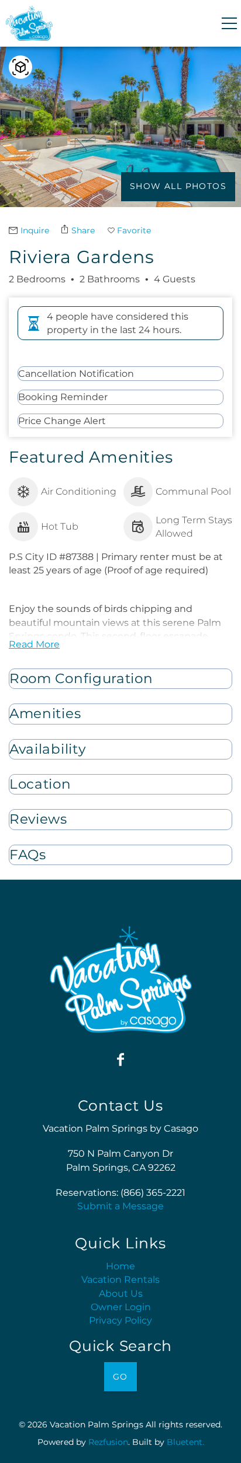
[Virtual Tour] (20, 67)
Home (120, 1266)
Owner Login (121, 1306)
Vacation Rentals (120, 1279)
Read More (34, 644)
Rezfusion (108, 1442)
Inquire (34, 230)
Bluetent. (185, 1442)
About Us (121, 1293)
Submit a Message (120, 1206)
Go (120, 1376)
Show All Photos (178, 186)
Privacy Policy (120, 1320)
